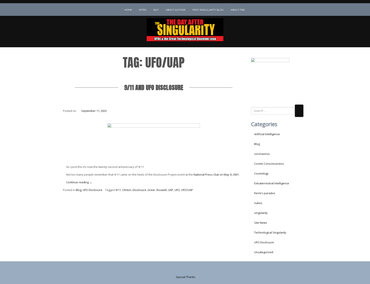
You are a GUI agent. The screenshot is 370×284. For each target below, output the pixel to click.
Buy (156, 9)
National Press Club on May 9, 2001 (216, 174)
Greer (151, 190)
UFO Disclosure (92, 190)
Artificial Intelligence (267, 134)
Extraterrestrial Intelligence (271, 183)
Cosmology (261, 173)
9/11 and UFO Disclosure (153, 87)
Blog (78, 190)
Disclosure (139, 190)
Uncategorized (263, 252)
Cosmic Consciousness (269, 164)
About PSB (238, 9)
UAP (170, 190)
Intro (142, 9)
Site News (260, 223)
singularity (261, 213)
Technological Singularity (270, 232)
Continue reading (79, 182)
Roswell (162, 190)
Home (128, 9)
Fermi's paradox (264, 193)
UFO (177, 190)
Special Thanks (185, 277)
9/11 (118, 190)
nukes (258, 203)
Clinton (126, 190)
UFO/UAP (187, 190)
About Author (175, 9)
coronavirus (262, 154)
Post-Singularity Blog (208, 9)
